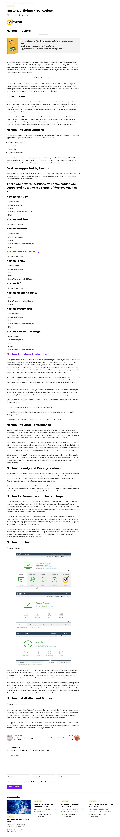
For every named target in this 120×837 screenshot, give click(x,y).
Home (8, 3)
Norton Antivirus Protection (27, 354)
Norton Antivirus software (19, 390)
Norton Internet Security (23, 251)
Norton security (30, 501)
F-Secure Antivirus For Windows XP (70, 805)
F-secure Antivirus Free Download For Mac (43, 805)
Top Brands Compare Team (16, 829)
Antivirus (14, 3)
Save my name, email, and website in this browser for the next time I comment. (32, 782)
